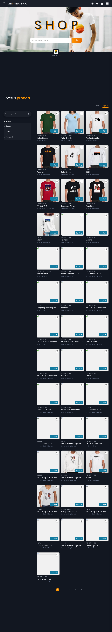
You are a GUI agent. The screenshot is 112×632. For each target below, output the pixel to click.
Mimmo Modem (92, 140)
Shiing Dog (17, 3)
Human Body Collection (95, 276)
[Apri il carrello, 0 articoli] (102, 4)
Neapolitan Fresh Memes (46, 208)
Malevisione (42, 310)
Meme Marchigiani (44, 174)
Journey (53, 55)
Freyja (59, 55)
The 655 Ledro (42, 140)
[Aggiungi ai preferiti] (57, 113)
